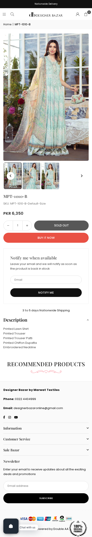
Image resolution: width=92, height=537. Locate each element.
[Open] (11, 526)
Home (7, 24)
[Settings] (78, 14)
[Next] (81, 176)
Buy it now (46, 238)
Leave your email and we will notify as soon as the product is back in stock (43, 266)
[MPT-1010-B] (31, 176)
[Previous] (11, 176)
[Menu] (4, 14)
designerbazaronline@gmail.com (38, 408)
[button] (86, 14)
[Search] (12, 14)
